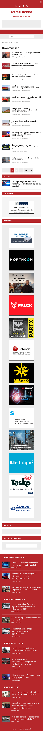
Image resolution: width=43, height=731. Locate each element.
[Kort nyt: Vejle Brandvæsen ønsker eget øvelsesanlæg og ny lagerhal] (6, 183)
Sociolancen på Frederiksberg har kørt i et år (26, 618)
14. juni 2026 (16, 680)
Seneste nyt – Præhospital (14, 599)
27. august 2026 (17, 581)
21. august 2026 (17, 636)
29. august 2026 (17, 567)
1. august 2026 (16, 125)
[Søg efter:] (21, 36)
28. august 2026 (17, 611)
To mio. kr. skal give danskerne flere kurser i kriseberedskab (25, 563)
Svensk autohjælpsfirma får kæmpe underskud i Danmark (24, 649)
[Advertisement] (23, 23)
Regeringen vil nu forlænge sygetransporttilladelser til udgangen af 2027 (23, 606)
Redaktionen (27, 57)
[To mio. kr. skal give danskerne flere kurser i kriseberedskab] (6, 565)
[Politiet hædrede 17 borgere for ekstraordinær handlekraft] (6, 719)
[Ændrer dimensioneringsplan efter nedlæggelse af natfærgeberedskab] (6, 576)
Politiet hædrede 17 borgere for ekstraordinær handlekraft (25, 718)
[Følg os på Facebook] (23, 6)
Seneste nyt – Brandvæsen (14, 557)
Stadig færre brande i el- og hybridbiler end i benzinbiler (26, 159)
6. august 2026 (16, 90)
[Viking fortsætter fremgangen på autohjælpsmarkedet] (6, 677)
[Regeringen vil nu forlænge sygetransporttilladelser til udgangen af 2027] (6, 606)
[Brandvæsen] (6, 55)
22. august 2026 (17, 622)
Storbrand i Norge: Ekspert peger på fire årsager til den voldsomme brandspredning (26, 134)
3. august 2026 (16, 114)
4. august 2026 (16, 101)
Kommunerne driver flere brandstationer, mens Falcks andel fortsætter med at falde (24, 110)
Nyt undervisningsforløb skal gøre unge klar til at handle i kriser (26, 588)
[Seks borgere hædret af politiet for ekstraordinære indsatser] (6, 694)
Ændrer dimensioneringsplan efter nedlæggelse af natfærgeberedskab (24, 576)
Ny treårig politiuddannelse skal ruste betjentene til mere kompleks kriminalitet (25, 705)
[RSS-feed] (15, 6)
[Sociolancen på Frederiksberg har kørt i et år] (6, 620)
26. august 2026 (17, 697)
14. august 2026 (17, 57)
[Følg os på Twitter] (27, 6)
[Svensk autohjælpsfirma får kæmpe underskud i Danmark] (6, 650)
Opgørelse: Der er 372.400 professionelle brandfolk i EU (26, 53)
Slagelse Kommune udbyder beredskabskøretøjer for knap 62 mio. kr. (25, 147)
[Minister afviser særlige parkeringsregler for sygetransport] (6, 631)
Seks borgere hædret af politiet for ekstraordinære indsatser (25, 693)
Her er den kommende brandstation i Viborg (25, 122)
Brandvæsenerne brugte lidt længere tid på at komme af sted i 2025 (26, 98)
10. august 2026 (17, 653)
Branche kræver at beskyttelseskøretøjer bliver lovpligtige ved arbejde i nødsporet (24, 663)
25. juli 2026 (16, 151)
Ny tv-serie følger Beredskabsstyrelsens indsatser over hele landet (26, 76)
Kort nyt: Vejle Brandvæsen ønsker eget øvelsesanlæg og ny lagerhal (26, 183)
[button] (40, 2)
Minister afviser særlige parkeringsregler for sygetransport (22, 631)
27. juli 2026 (16, 138)
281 (26, 170)
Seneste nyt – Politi (11, 687)
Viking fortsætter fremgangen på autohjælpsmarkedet (26, 676)
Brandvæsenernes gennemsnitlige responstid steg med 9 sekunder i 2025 (26, 87)
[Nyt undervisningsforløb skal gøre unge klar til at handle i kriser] (6, 589)
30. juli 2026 (16, 721)
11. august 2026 (17, 79)
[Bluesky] (19, 6)
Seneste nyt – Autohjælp (13, 643)
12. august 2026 (17, 68)
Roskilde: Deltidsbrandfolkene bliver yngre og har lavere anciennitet (25, 65)
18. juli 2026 (16, 162)
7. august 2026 (16, 669)
